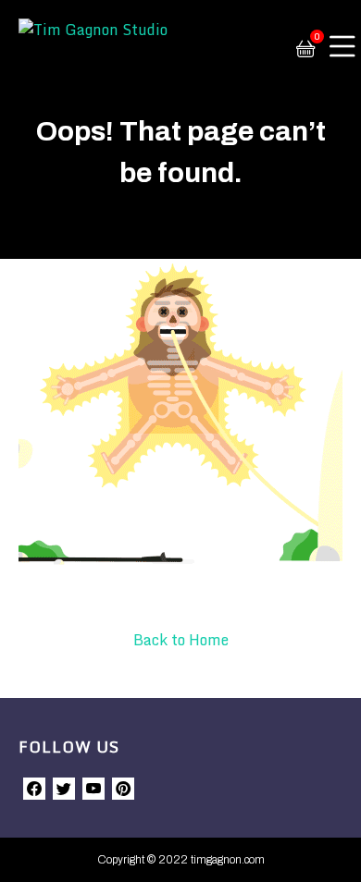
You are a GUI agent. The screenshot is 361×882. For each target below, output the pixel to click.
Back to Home (181, 640)
